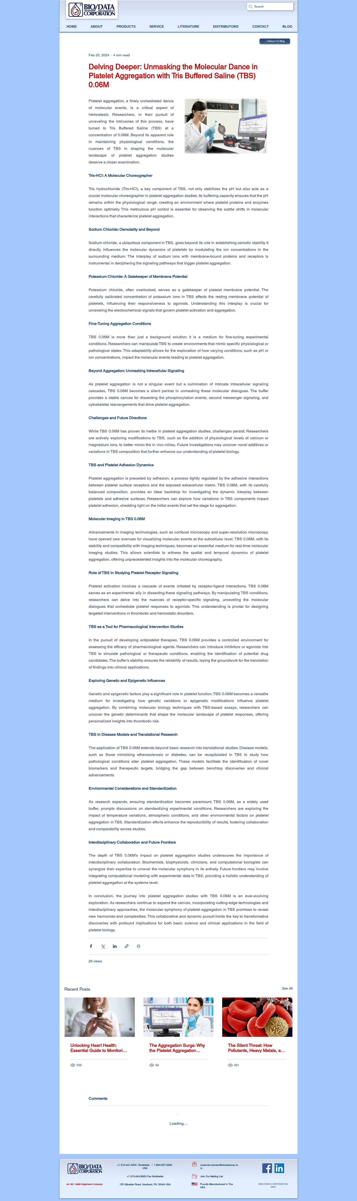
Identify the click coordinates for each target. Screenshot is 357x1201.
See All (287, 988)
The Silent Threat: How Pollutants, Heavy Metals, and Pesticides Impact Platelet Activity (257, 1048)
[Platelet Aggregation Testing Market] (179, 1017)
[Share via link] (126, 946)
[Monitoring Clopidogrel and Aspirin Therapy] (100, 1017)
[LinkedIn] (279, 1168)
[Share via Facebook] (91, 946)
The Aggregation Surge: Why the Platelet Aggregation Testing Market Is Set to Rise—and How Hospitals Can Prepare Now (177, 1048)
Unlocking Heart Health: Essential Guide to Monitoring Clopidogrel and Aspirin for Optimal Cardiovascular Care (99, 1048)
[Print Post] (138, 946)
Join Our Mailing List (211, 1176)
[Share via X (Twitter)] (103, 946)
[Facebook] (267, 1168)
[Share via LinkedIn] (114, 946)
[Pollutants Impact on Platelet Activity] (257, 1017)
